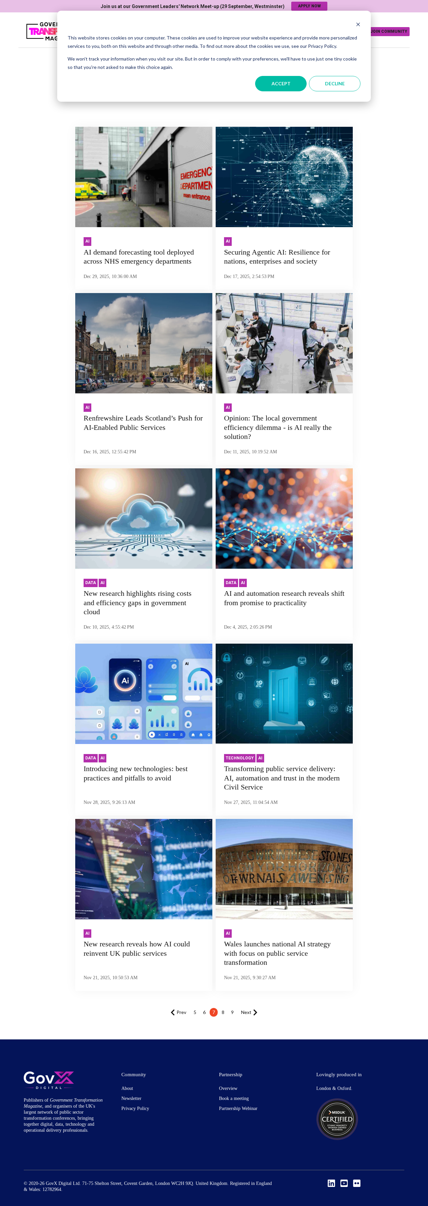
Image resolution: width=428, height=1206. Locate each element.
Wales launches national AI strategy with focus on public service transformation (277, 953)
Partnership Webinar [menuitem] (238, 1108)
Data (90, 582)
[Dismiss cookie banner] (358, 25)
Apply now (309, 6)
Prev (181, 1012)
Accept (281, 83)
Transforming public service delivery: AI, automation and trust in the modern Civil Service (282, 777)
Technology (240, 758)
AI (87, 241)
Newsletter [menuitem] (131, 1098)
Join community (388, 31)
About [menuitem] (127, 1088)
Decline (335, 83)
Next (246, 1012)
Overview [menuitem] (228, 1088)
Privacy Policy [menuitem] (135, 1108)
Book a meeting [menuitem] (234, 1098)
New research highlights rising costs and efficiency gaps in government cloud (138, 602)
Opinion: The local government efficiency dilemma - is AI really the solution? (278, 427)
